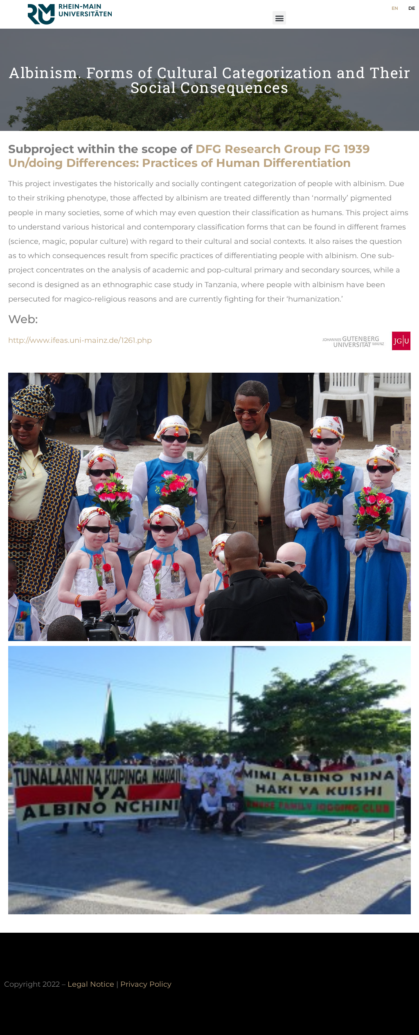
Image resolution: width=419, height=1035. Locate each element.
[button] (279, 18)
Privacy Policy (145, 984)
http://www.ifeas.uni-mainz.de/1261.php (80, 340)
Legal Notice (91, 984)
